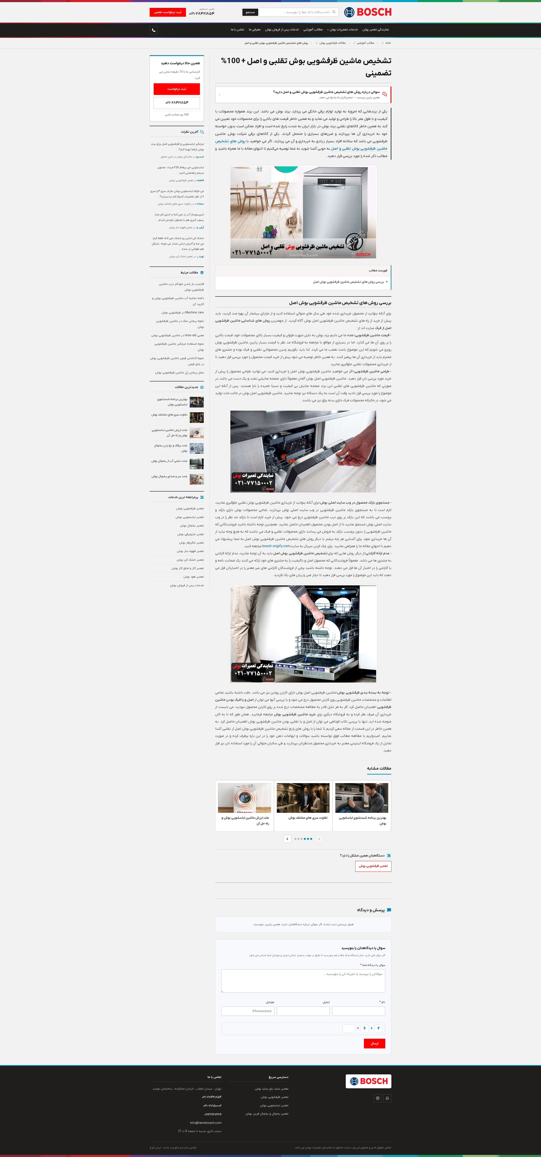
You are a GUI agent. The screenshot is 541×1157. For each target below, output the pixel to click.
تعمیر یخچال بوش (192, 526)
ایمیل (326, 1002)
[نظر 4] (302, 839)
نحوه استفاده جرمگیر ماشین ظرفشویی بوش (179, 347)
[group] (303, 806)
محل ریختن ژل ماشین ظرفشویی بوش (179, 373)
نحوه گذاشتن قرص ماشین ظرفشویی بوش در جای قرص (177, 361)
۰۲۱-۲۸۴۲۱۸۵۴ (176, 102)
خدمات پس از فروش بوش (187, 585)
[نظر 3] (305, 839)
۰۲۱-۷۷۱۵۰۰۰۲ (212, 1106)
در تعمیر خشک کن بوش (186, 256)
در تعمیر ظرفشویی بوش (186, 180)
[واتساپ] (387, 1098)
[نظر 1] (311, 839)
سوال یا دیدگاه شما (372, 965)
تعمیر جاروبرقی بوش (190, 534)
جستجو (250, 12)
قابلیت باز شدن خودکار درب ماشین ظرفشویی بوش (181, 287)
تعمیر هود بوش (193, 577)
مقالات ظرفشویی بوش (332, 43)
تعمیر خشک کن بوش (190, 560)
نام (382, 1002)
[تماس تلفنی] (154, 30)
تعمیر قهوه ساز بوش (190, 551)
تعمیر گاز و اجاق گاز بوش (188, 568)
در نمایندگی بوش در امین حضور (182, 156)
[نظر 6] (295, 839)
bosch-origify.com (276, 546)
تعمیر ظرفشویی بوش (373, 866)
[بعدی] (287, 839)
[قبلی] (319, 839)
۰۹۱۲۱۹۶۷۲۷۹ (212, 1114)
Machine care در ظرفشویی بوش (182, 313)
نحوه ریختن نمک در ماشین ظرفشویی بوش (180, 324)
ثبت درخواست (176, 89)
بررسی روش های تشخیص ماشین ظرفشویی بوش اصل (348, 282)
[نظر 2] (308, 839)
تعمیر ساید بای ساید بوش (271, 1089)
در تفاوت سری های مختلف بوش (181, 204)
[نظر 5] (298, 839)
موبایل (270, 1002)
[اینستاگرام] (378, 1098)
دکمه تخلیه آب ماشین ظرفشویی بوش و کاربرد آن (178, 301)
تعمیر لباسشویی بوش (190, 517)
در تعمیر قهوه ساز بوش (186, 227)
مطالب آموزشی (365, 43)
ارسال (374, 1043)
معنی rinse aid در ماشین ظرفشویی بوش (177, 335)
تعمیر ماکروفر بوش (191, 543)
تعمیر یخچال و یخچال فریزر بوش (267, 1114)
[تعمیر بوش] (367, 12)
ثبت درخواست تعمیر (168, 12)
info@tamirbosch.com (205, 1123)
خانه (388, 43)
